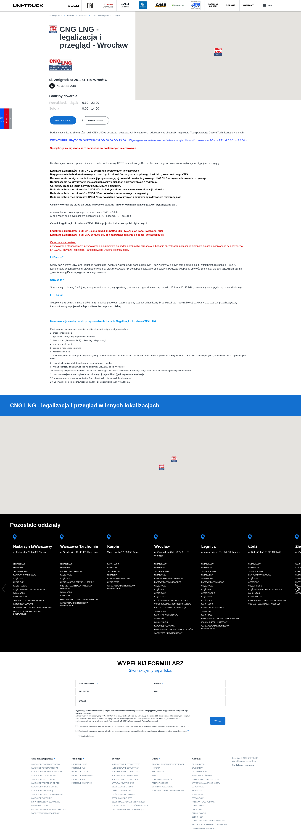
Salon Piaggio (20, 597)
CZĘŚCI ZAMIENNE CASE (122, 798)
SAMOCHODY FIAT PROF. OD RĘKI (45, 783)
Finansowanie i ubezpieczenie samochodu (33, 608)
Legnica (208, 546)
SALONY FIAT (197, 768)
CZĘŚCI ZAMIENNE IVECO (122, 787)
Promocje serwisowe (81, 775)
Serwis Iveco (19, 564)
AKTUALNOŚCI (158, 772)
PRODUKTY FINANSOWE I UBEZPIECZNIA (48, 809)
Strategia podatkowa (162, 787)
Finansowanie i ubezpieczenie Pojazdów (173, 629)
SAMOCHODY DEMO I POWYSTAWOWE (47, 794)
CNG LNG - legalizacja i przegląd (170, 608)
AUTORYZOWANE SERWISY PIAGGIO (127, 772)
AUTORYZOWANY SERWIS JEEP (125, 775)
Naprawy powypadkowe (24, 575)
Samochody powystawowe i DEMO (29, 600)
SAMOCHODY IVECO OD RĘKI (43, 779)
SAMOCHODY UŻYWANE (41, 798)
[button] (218, 52)
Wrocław (162, 546)
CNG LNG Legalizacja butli (204, 828)
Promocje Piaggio (80, 772)
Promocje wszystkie (81, 783)
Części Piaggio (20, 586)
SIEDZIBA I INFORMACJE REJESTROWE (168, 764)
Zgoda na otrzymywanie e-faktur (168, 791)
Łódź (252, 546)
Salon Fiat (65, 596)
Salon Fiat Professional (166, 615)
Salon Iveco (19, 593)
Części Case (160, 593)
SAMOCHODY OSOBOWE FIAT (43, 775)
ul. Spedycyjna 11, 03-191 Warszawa (79, 552)
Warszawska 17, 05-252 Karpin (123, 552)
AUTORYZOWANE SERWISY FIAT (125, 768)
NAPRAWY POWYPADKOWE (123, 783)
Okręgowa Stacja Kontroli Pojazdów (172, 604)
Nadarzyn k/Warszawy (32, 546)
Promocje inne (78, 779)
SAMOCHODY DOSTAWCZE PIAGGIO (46, 772)
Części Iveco (19, 578)
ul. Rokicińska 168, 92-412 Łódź (264, 552)
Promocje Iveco (79, 764)
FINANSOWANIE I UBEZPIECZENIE (206, 779)
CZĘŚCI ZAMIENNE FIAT (121, 791)
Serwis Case (160, 575)
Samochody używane (23, 604)
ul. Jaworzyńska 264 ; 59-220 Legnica (220, 552)
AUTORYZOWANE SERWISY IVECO (126, 764)
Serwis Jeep (207, 575)
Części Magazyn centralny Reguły (30, 589)
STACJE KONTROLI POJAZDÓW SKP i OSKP (130, 806)
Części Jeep (206, 597)
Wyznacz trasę (63, 120)
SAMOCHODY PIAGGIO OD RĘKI (44, 787)
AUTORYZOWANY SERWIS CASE (125, 779)
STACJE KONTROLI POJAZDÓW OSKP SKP (209, 824)
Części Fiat (18, 582)
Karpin (113, 546)
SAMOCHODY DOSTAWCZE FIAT (44, 768)
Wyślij (217, 721)
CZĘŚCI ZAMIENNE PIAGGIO (123, 794)
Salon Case (206, 615)
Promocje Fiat (78, 768)
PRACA (155, 775)
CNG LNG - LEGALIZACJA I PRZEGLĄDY (128, 809)
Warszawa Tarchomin (79, 546)
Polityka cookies (160, 783)
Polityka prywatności (162, 779)
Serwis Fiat (18, 568)
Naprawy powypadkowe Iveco (168, 578)
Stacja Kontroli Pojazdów (214, 622)
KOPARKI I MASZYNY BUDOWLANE (45, 802)
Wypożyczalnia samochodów (168, 633)
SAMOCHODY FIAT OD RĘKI (42, 791)
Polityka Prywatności (150, 721)
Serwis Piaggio (20, 571)
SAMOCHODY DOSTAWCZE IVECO (45, 764)
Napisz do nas (95, 120)
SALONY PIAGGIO (199, 772)
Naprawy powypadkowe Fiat (167, 582)
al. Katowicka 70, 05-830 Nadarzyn (31, 552)
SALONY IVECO (198, 764)
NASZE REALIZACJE (39, 806)
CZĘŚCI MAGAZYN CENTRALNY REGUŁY (128, 802)
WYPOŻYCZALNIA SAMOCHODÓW (45, 813)
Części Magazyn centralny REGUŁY (208, 821)
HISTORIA (156, 768)
